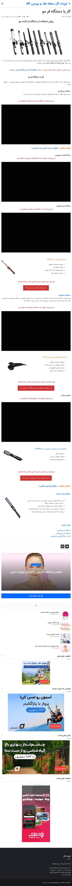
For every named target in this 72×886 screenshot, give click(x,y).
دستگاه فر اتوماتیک (64, 295)
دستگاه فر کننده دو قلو (64, 494)
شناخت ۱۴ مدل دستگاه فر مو (26, 70)
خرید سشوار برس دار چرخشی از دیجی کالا (36, 478)
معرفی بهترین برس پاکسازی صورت (49, 612)
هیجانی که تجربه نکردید (61, 688)
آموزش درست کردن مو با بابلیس (45, 148)
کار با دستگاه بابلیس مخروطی (61, 536)
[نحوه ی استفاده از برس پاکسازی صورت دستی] (65, 648)
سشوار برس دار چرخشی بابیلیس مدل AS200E (51, 449)
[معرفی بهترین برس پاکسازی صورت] (65, 615)
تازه (36, 605)
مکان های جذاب (64, 735)
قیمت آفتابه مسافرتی (53, 623)
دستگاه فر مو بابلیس (64, 530)
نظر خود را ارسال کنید (36, 596)
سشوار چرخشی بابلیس (48, 486)
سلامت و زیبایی (36, 565)
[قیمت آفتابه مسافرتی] (65, 627)
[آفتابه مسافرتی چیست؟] (65, 638)
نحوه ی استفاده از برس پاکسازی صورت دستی (36, 572)
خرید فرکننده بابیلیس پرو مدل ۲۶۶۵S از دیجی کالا (36, 388)
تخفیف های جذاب (63, 778)
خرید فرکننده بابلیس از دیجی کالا (36, 288)
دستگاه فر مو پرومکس (63, 533)
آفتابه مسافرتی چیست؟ (52, 634)
